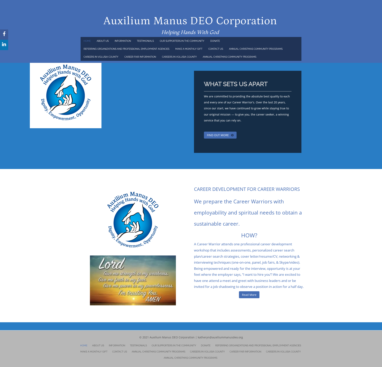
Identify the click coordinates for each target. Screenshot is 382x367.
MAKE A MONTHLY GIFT (188, 49)
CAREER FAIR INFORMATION (140, 56)
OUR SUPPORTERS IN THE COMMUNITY (182, 41)
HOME (87, 41)
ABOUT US (103, 41)
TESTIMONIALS (145, 41)
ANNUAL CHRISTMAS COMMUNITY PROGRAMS (256, 49)
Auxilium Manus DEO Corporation (190, 21)
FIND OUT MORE (218, 135)
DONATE (215, 41)
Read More (249, 295)
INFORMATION (123, 41)
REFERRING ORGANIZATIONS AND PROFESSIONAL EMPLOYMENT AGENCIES (126, 49)
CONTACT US (215, 49)
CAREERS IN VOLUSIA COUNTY (101, 56)
